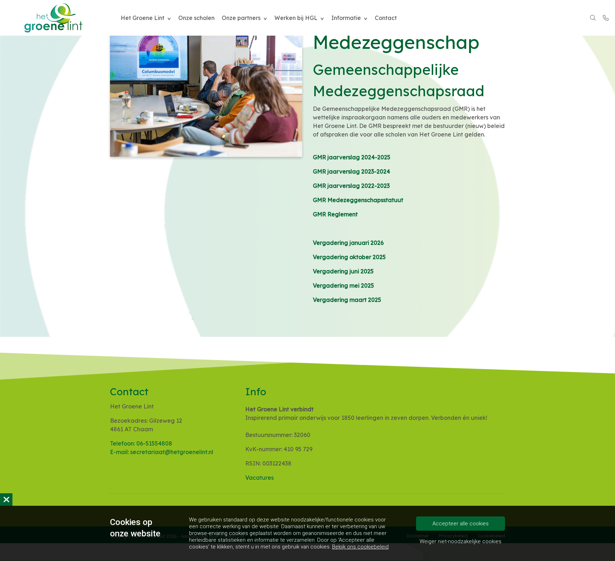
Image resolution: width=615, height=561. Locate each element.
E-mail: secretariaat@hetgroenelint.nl (161, 452)
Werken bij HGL (295, 17)
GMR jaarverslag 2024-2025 (351, 157)
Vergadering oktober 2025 (349, 257)
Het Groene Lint (142, 17)
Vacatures (259, 477)
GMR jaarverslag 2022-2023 (351, 185)
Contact (386, 17)
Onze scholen (196, 17)
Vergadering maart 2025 (347, 299)
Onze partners (241, 17)
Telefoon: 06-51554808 (141, 443)
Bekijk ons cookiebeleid (360, 547)
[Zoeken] (593, 18)
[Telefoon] (605, 18)
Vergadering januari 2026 (348, 242)
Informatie (346, 17)
